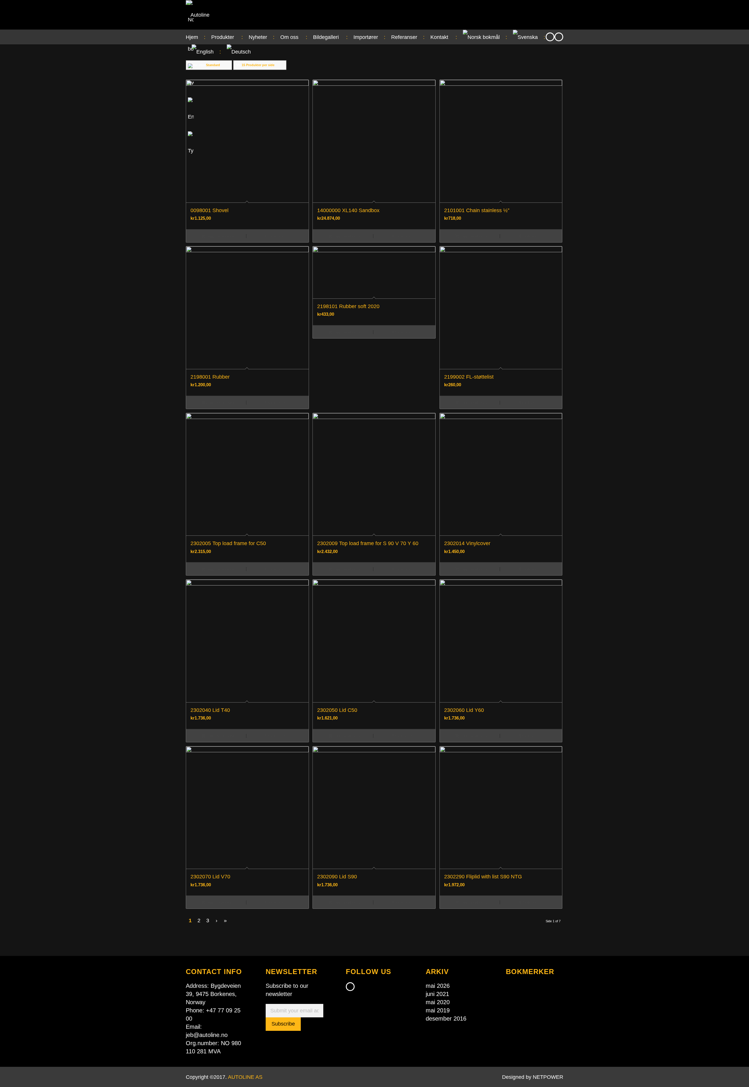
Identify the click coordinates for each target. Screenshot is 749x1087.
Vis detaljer (276, 236)
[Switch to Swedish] (191, 83)
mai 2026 (438, 986)
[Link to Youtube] (558, 36)
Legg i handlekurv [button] (219, 236)
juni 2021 (437, 994)
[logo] (197, 15)
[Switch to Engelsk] (191, 117)
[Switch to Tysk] (191, 151)
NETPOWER (548, 1077)
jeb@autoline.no (207, 1035)
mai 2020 (438, 1002)
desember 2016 (446, 1018)
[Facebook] (350, 986)
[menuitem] (195, 37)
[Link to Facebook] (550, 36)
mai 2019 (438, 1010)
